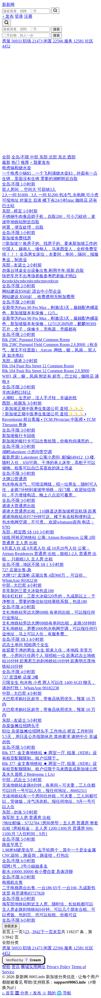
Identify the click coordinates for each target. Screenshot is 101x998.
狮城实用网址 (33, 967)
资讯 (15, 967)
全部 (6, 157)
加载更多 (11, 926)
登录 (19, 16)
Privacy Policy (58, 967)
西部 (71, 157)
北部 (53, 157)
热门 (15, 162)
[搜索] (55, 10)
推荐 (25, 162)
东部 (44, 157)
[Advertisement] (50, 101)
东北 (62, 157)
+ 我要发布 (40, 162)
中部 (34, 157)
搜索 (56, 29)
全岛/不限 (20, 157)
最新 (6, 162)
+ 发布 (8, 16)
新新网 (8, 4)
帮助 (6, 967)
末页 (57, 932)
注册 (28, 16)
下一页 (46, 932)
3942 (36, 932)
